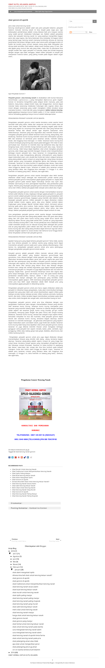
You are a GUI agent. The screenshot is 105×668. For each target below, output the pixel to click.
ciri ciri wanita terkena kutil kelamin (26, 650)
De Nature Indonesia (15, 450)
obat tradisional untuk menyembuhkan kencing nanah (31, 471)
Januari (18, 570)
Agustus (16, 556)
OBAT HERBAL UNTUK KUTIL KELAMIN (23, 655)
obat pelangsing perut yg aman (25, 647)
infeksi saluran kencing (54, 110)
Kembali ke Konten (38, 508)
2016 (13, 652)
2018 (13, 551)
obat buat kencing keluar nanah (23, 475)
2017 (15, 554)
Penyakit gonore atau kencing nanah (22, 98)
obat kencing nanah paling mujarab (25, 496)
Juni (14, 559)
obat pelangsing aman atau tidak (25, 641)
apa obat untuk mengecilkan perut (26, 644)
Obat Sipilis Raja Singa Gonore (43, 11)
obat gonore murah (20, 618)
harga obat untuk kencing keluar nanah (28, 615)
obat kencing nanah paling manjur (24, 494)
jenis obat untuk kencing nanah (19, 26)
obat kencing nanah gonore (25, 452)
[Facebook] (8, 458)
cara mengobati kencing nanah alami (27, 630)
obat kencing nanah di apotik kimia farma (29, 635)
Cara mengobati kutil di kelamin (23, 11)
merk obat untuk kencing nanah (23, 488)
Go (94, 21)
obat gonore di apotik (20, 479)
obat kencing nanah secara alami (24, 484)
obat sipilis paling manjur (22, 595)
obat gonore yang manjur (23, 621)
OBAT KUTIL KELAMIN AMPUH (22, 4)
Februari (16, 567)
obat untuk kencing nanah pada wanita (28, 627)
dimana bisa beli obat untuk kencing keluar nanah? (30, 482)
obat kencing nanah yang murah (23, 490)
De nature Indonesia (69, 663)
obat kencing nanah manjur (23, 612)
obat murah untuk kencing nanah (26, 592)
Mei (14, 562)
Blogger (43, 546)
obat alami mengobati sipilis (22, 477)
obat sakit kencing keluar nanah (23, 486)
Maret (15, 564)
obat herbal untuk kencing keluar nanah (28, 624)
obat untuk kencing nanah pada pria (27, 638)
